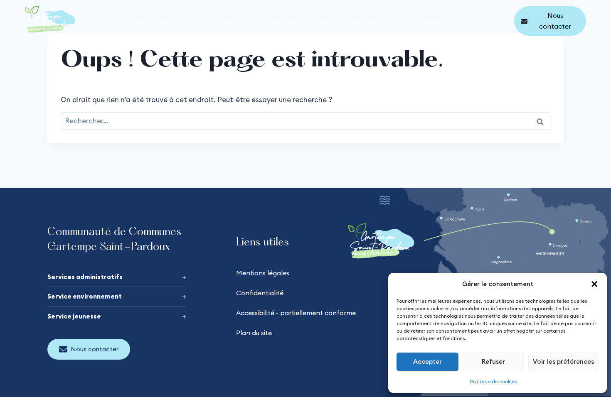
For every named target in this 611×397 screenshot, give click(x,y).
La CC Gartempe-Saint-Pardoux (187, 21)
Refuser (493, 361)
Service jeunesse (74, 316)
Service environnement (84, 296)
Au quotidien (278, 21)
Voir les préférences (563, 361)
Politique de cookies (493, 381)
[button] (594, 284)
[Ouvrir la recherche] (499, 21)
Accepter (427, 361)
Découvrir (442, 21)
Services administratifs (85, 277)
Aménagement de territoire (362, 21)
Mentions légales (262, 273)
